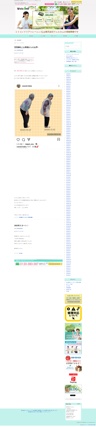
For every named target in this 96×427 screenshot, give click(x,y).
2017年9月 (68, 177)
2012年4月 (68, 273)
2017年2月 (68, 184)
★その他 (20, 253)
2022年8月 (68, 88)
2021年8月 (68, 109)
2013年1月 (68, 257)
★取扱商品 (68, 287)
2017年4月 (68, 182)
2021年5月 (68, 114)
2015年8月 (68, 208)
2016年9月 (68, 187)
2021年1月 (68, 121)
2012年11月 (68, 261)
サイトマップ (48, 411)
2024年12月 (68, 79)
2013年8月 (68, 249)
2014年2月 (68, 240)
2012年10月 (68, 263)
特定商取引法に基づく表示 (33, 411)
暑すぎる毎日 (69, 56)
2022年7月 (68, 89)
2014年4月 (68, 236)
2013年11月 (68, 245)
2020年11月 (68, 124)
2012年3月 (68, 275)
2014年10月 (68, 226)
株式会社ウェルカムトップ (26, 410)
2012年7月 (68, 268)
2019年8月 (68, 144)
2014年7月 (68, 231)
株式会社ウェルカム (20, 36)
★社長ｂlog (68, 289)
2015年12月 (68, 201)
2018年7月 (68, 161)
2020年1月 (68, 138)
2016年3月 (68, 198)
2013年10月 (68, 247)
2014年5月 (68, 235)
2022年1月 (68, 100)
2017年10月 (68, 175)
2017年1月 (68, 186)
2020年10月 (68, 126)
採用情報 (64, 36)
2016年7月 (68, 191)
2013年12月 (68, 243)
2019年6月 (68, 147)
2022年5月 (68, 93)
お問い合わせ (53, 36)
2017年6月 (68, 179)
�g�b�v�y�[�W (15, 40)
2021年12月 (68, 102)
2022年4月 (68, 95)
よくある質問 (42, 36)
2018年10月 (68, 156)
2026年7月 (68, 75)
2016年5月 (68, 194)
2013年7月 (68, 250)
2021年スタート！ (21, 225)
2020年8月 (68, 130)
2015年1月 (68, 221)
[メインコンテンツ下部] (21, 260)
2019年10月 (68, 142)
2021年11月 (68, 103)
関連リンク (42, 411)
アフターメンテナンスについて (72, 54)
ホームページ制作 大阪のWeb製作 (89, 424)
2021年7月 (68, 110)
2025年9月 (68, 77)
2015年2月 (68, 219)
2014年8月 (68, 229)
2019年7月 (68, 145)
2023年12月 (68, 82)
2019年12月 (68, 140)
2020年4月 (68, 137)
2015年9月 (68, 207)
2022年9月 (68, 86)
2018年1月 (68, 172)
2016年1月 (68, 200)
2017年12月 (68, 173)
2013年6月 (68, 252)
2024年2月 (68, 81)
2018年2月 (68, 170)
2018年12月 (68, 152)
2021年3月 (68, 117)
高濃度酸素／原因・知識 (71, 61)
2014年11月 (68, 224)
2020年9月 (68, 128)
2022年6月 (68, 91)
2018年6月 (68, 163)
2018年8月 (68, 159)
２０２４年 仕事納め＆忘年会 (72, 59)
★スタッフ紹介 (69, 284)
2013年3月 (68, 254)
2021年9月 (68, 107)
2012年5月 (68, 271)
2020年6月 (68, 133)
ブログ (55, 410)
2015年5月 (68, 214)
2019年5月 (68, 149)
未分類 (67, 291)
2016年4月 (68, 196)
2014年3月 (68, 238)
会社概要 (76, 36)
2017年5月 (68, 180)
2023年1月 (68, 84)
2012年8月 (68, 266)
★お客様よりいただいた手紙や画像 (25, 217)
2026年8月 (68, 74)
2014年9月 (68, 228)
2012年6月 (68, 270)
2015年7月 (68, 210)
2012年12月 (68, 259)
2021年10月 (68, 105)
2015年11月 (68, 203)
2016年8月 (68, 189)
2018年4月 (68, 166)
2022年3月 (68, 96)
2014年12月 (68, 222)
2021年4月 (68, 116)
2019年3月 (68, 151)
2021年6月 (68, 112)
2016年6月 (68, 193)
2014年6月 (68, 233)
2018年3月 (68, 168)
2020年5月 (68, 135)
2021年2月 (68, 119)
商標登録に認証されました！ (72, 57)
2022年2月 (68, 98)
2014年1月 (68, 242)
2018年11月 (68, 154)
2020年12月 (68, 123)
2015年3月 (68, 217)
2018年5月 (68, 165)
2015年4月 (68, 215)
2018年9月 (68, 158)
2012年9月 (68, 264)
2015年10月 (68, 205)
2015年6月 (68, 212)
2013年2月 (68, 256)
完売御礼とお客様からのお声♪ (26, 47)
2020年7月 (68, 131)
